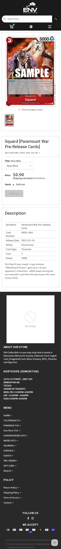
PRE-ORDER (10, 460)
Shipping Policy (11, 492)
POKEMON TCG (11, 425)
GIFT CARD (9, 465)
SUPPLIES (8, 450)
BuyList (7, 470)
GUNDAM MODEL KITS (15, 435)
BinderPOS (29, 547)
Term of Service (12, 497)
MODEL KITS (10, 440)
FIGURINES (9, 445)
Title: (13, 161)
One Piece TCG (11, 430)
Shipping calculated (23, 178)
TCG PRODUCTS (11, 420)
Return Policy (10, 487)
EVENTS (7, 455)
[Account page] (31, 27)
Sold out (14, 193)
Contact (7, 502)
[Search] (55, 18)
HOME (7, 415)
